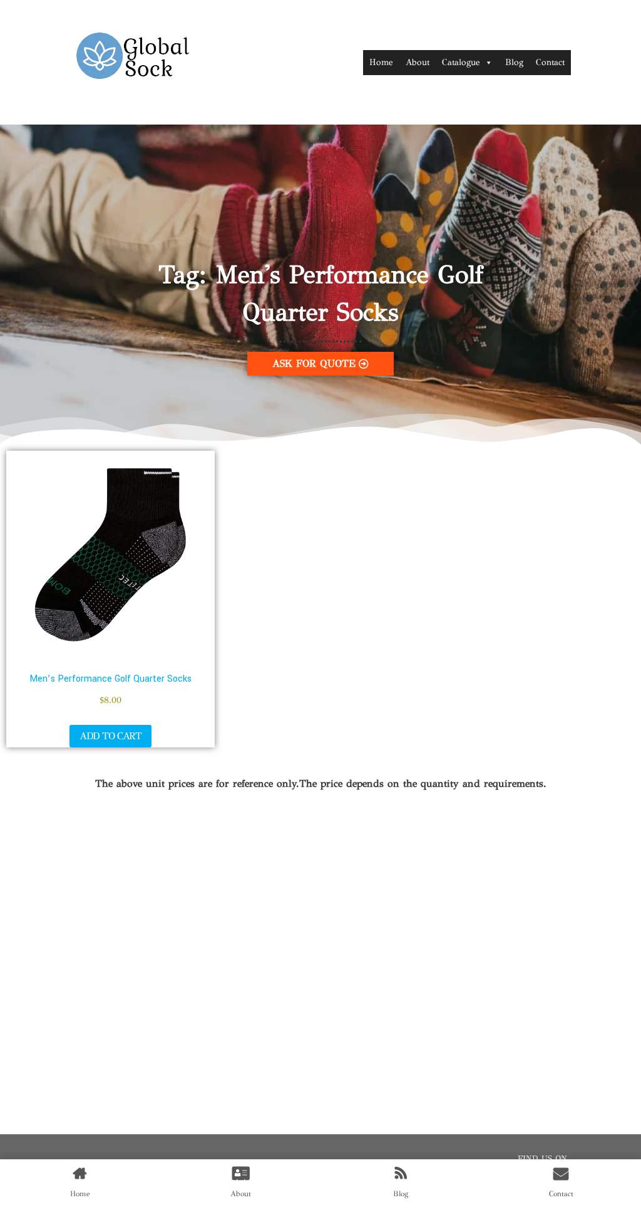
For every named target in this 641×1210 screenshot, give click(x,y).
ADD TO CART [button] (110, 736)
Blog (514, 62)
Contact (550, 62)
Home (381, 62)
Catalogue (461, 62)
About (417, 62)
